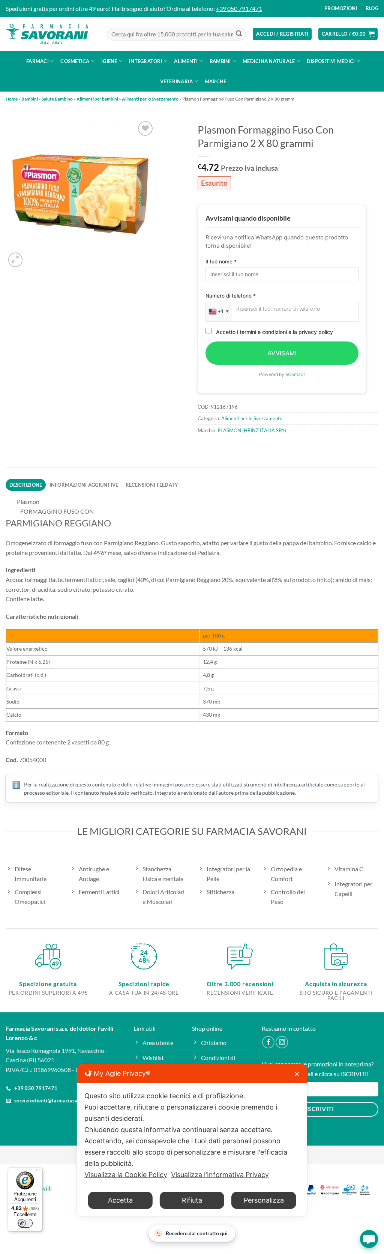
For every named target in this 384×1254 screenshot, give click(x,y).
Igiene (109, 61)
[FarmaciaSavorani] (47, 34)
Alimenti (186, 61)
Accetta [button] (120, 1200)
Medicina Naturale (269, 61)
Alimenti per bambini (97, 99)
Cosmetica (74, 61)
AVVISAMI (282, 353)
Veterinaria (176, 81)
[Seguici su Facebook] (268, 1042)
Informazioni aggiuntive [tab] (84, 485)
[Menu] (37, 1171)
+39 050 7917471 (239, 8)
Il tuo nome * (221, 262)
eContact (295, 374)
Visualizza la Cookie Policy (125, 1175)
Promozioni (340, 8)
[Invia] (238, 34)
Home (12, 99)
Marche (215, 81)
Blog (372, 8)
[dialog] (192, 1140)
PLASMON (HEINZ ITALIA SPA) (252, 430)
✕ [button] (297, 1074)
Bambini (220, 61)
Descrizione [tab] (25, 485)
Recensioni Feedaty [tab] (152, 485)
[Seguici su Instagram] (282, 1042)
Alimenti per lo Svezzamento (150, 99)
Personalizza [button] (264, 1200)
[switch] (25, 1223)
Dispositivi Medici (331, 61)
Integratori (145, 61)
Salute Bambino (57, 99)
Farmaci (37, 61)
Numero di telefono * (231, 296)
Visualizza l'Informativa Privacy (220, 1175)
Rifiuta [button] (192, 1200)
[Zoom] (15, 260)
